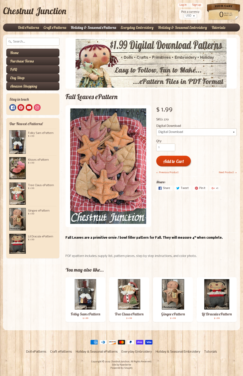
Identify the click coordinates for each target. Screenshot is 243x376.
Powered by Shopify (121, 368)
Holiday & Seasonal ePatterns (93, 27)
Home (14, 52)
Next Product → (228, 172)
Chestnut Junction (34, 11)
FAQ (13, 69)
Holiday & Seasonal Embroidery (182, 27)
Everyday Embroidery (137, 27)
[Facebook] (12, 107)
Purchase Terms (22, 61)
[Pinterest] (20, 107)
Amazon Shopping (23, 86)
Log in (183, 5)
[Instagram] (37, 107)
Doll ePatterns (28, 27)
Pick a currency (190, 12)
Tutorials (218, 27)
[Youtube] (29, 107)
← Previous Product (167, 172)
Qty (159, 141)
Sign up (196, 5)
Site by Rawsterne (121, 365)
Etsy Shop (17, 77)
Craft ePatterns (54, 27)
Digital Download (168, 126)
